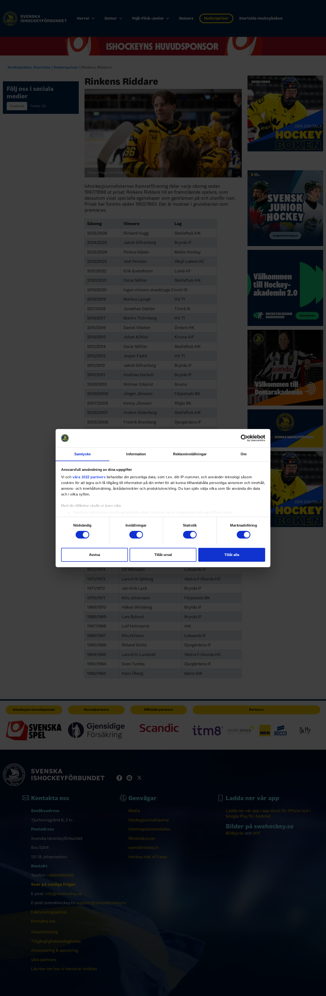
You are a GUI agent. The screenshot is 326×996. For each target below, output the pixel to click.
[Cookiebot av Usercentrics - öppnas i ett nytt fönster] (244, 438)
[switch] (136, 535)
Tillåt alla (231, 554)
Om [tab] (244, 454)
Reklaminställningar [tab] (190, 454)
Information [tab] (136, 454)
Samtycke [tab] (82, 454)
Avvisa (94, 554)
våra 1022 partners (89, 477)
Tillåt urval (163, 554)
